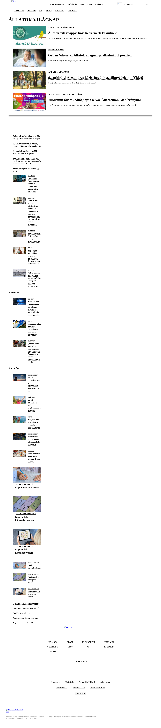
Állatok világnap (58, 72)
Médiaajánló (69, 682)
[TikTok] (80, 668)
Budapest (31, 176)
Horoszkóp (58, 4)
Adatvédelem (105, 682)
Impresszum (55, 682)
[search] (147, 4)
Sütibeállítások (80, 693)
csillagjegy (33, 375)
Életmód (31, 11)
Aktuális (19, 11)
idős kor (31, 397)
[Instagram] (86, 668)
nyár (30, 417)
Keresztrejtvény (26, 484)
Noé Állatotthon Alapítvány (65, 94)
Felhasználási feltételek (87, 682)
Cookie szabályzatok (97, 688)
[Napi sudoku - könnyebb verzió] (27, 523)
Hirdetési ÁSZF (61, 688)
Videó (53, 651)
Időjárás (72, 4)
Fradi (90, 4)
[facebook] (139, 4)
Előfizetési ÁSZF (79, 688)
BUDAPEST (59, 11)
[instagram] (141, 4)
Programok (88, 642)
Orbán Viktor (56, 50)
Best (70, 647)
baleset (31, 321)
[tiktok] (140, 4)
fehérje (31, 451)
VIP (40, 11)
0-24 (82, 4)
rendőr (31, 299)
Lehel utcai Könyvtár (61, 27)
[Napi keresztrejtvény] (27, 491)
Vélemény (52, 647)
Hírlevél (72, 11)
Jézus (30, 248)
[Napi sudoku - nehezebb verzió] (27, 556)
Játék (100, 4)
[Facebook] (75, 668)
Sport (48, 11)
